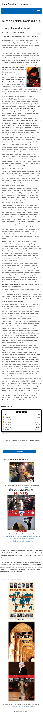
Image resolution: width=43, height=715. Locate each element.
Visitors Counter (5, 434)
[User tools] (39, 33)
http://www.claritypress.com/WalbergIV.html (21, 488)
